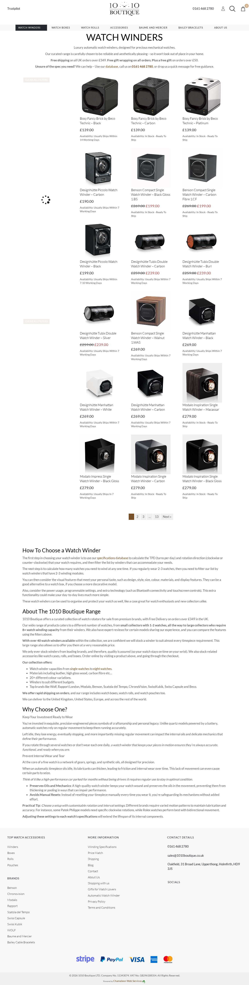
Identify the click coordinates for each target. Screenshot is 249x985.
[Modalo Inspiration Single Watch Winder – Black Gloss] (202, 454)
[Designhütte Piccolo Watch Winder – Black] (99, 239)
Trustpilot (13, 8)
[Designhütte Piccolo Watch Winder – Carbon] (99, 167)
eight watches (102, 669)
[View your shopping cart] (243, 8)
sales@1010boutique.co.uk (186, 855)
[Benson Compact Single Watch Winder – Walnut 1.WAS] (151, 311)
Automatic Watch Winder (104, 895)
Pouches (12, 865)
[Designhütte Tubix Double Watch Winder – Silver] (99, 311)
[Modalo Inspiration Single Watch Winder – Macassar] (202, 382)
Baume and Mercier (19, 936)
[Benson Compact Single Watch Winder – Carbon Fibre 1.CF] (202, 167)
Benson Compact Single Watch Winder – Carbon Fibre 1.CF (199, 194)
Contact (93, 871)
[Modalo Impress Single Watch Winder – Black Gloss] (99, 454)
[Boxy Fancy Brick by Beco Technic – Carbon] (151, 96)
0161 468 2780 (203, 8)
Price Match (95, 853)
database (112, 66)
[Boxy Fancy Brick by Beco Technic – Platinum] (202, 96)
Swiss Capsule (16, 918)
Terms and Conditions (101, 907)
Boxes (11, 853)
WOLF (11, 930)
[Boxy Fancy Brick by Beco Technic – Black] (99, 96)
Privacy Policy (96, 901)
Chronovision (15, 894)
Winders (12, 847)
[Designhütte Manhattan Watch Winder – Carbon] (151, 382)
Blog (91, 865)
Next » (167, 517)
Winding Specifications (102, 847)
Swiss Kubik (14, 924)
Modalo (12, 900)
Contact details (180, 837)
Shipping (93, 859)
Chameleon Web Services (127, 980)
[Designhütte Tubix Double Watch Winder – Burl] (202, 239)
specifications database (112, 558)
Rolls (10, 859)
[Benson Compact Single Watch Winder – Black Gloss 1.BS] (151, 167)
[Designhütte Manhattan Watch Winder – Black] (202, 311)
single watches (79, 669)
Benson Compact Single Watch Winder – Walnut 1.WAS (147, 337)
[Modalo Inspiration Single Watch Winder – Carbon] (151, 454)
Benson (12, 887)
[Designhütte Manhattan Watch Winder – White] (99, 382)
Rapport (12, 906)
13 (157, 517)
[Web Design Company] (144, 980)
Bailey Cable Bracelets (21, 942)
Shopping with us (98, 883)
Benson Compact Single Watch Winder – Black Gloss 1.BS (150, 194)
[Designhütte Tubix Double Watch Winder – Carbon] (151, 239)
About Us (94, 877)
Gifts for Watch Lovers (102, 889)
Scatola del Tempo (18, 912)
